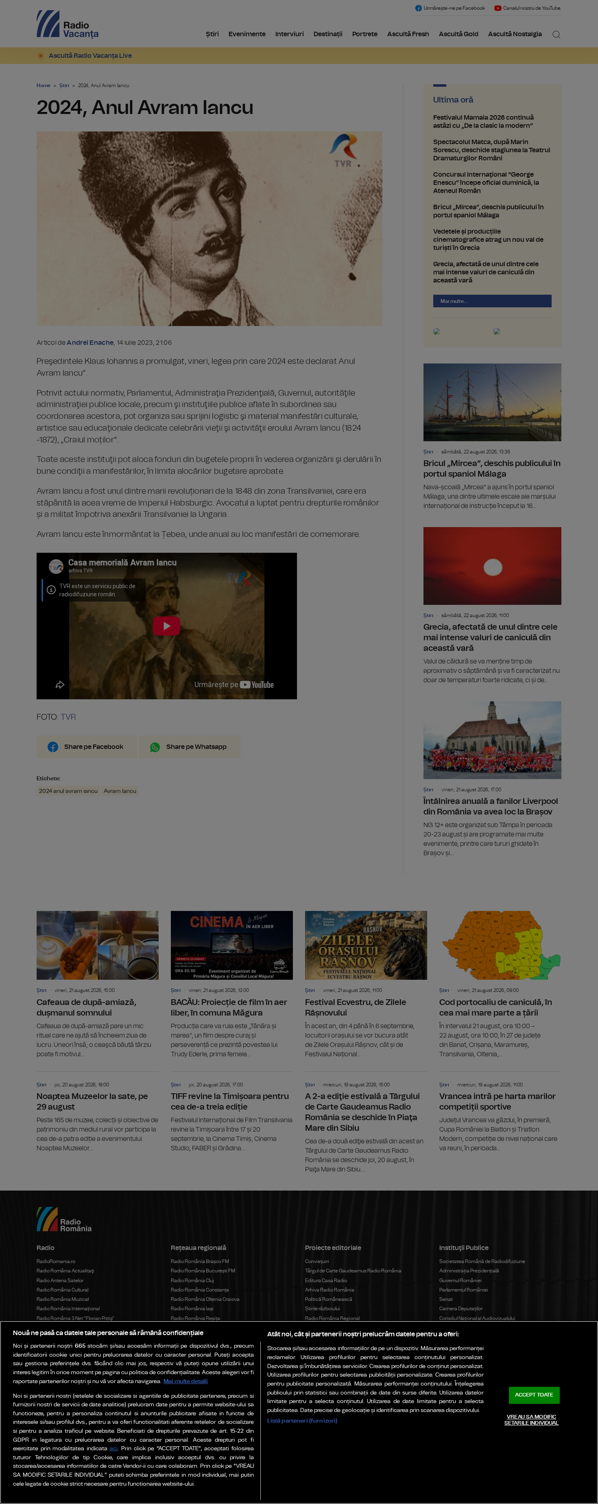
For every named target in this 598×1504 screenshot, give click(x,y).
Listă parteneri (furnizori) (302, 1421)
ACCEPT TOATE (534, 1395)
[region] (299, 1412)
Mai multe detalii (186, 1381)
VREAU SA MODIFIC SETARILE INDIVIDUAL (531, 1420)
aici (113, 1448)
